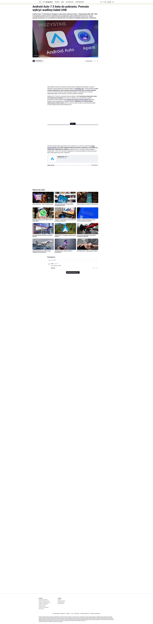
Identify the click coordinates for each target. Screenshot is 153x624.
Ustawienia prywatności (95, 613)
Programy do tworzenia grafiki (44, 607)
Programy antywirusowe (43, 604)
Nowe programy (41, 608)
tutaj (61, 621)
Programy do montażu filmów (43, 603)
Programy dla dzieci (42, 606)
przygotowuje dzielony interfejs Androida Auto (79, 99)
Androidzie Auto (79, 88)
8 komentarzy (89, 61)
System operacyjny (61, 603)
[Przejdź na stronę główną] (40, 2)
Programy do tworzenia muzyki (44, 600)
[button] (104, 2)
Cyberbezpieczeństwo (61, 602)
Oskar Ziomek (38, 60)
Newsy (62, 1)
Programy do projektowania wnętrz (44, 602)
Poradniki (59, 599)
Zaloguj (109, 1)
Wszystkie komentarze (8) (72, 272)
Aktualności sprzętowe (61, 600)
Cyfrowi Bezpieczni (79, 1)
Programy (57, 1)
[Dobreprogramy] (48, 2)
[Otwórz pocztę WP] (101, 2)
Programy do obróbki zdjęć (43, 599)
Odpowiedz (53, 267)
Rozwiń (72, 123)
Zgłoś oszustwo (69, 1)
